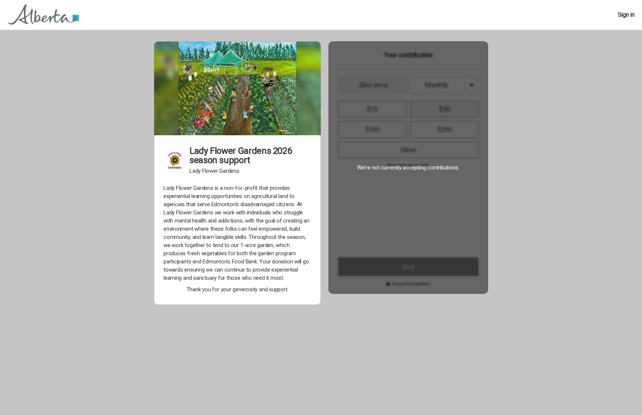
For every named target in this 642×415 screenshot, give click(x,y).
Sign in (626, 14)
